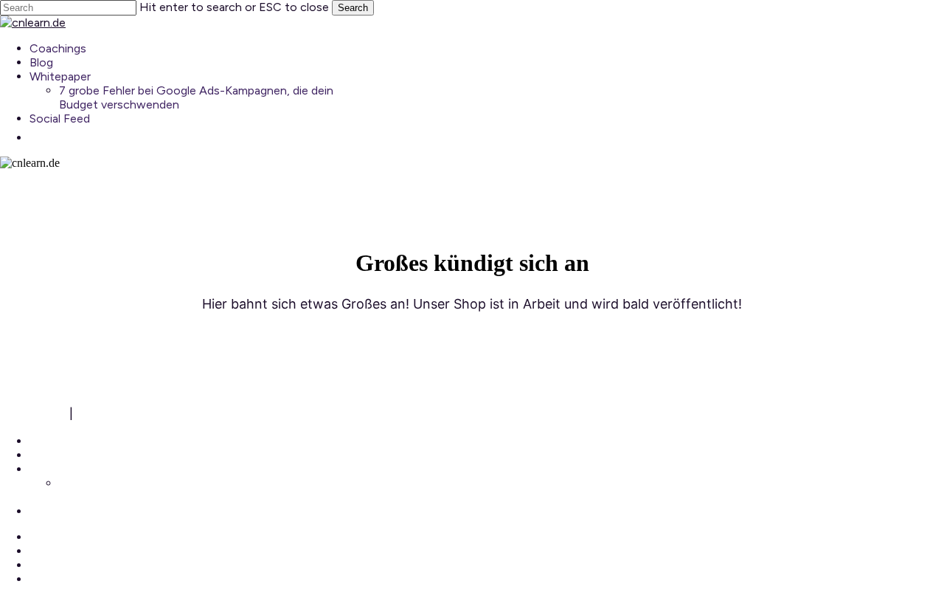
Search (353, 7)
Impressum (33, 413)
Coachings (58, 441)
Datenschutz (114, 413)
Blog (41, 455)
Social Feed (60, 511)
